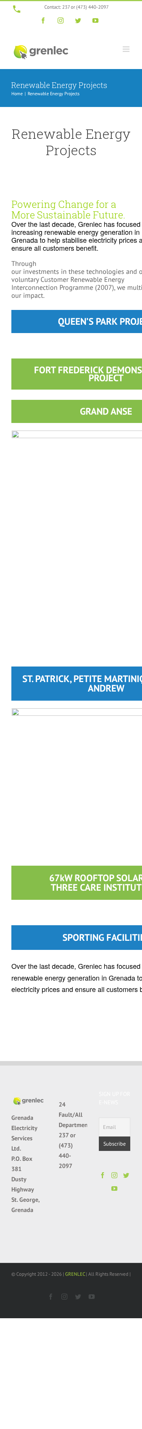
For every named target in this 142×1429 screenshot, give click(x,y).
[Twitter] (126, 1175)
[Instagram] (114, 1175)
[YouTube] (114, 1188)
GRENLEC (75, 1274)
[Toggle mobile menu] (127, 49)
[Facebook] (103, 1175)
